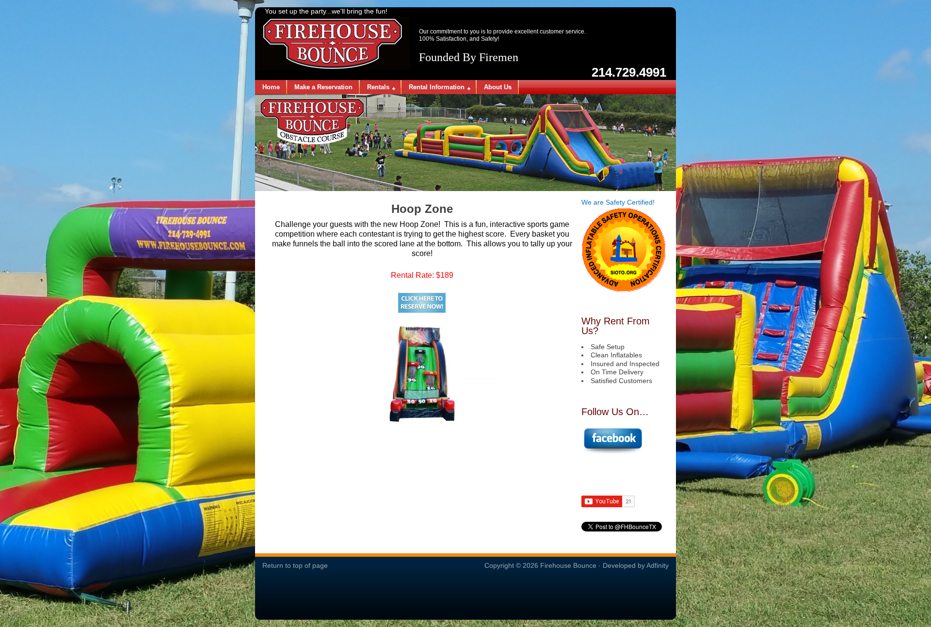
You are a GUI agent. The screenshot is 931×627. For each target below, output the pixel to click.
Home (271, 87)
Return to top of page (295, 565)
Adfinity (657, 565)
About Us (498, 87)
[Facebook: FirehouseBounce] (612, 452)
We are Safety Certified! (618, 202)
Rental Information (433, 87)
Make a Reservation (323, 87)
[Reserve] (422, 302)
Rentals (374, 87)
